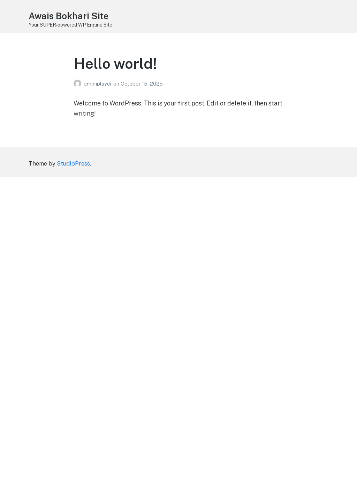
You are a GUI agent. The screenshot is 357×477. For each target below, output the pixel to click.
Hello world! (115, 63)
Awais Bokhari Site (68, 15)
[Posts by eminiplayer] (79, 84)
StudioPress (73, 163)
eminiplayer (98, 84)
